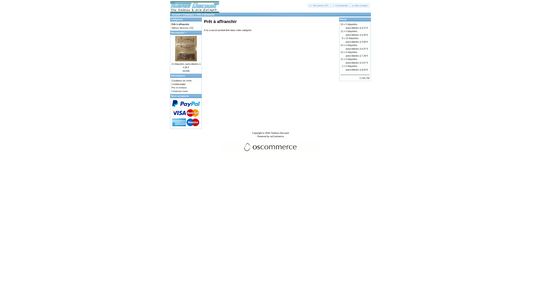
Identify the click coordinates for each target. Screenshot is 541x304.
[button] (319, 5)
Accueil (176, 14)
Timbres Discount (280, 133)
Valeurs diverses (180, 28)
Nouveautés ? (178, 32)
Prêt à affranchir (205, 14)
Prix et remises (179, 87)
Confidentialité (178, 84)
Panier (343, 19)
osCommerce (277, 136)
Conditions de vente (181, 80)
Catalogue (188, 14)
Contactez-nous (179, 91)
